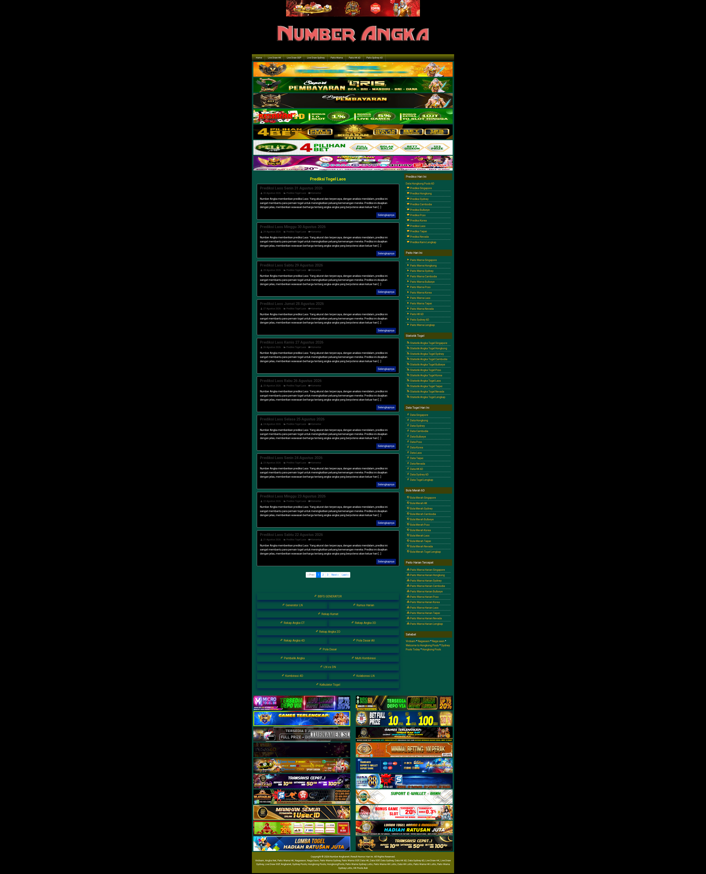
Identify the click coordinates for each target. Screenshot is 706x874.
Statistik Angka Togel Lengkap (427, 397)
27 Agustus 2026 (272, 308)
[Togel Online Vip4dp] (404, 734)
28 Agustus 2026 (272, 270)
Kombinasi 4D (293, 676)
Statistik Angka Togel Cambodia (428, 359)
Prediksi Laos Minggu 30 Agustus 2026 (293, 227)
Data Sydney (417, 425)
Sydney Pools (299, 864)
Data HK (364, 860)
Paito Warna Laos (420, 297)
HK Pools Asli (360, 868)
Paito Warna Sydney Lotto (359, 864)
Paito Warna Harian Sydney (426, 580)
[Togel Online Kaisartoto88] (301, 828)
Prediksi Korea (418, 220)
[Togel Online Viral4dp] (353, 163)
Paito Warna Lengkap (422, 325)
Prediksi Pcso (418, 215)
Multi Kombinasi (365, 658)
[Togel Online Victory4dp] (301, 718)
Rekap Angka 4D (294, 640)
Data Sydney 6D (419, 474)
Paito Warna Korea (421, 292)
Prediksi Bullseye (420, 209)
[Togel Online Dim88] (353, 85)
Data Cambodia (419, 431)
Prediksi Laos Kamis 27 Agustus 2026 (291, 342)
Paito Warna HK (285, 860)
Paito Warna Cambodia (423, 276)
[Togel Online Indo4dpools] (301, 843)
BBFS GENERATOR (329, 596)
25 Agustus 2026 (272, 385)
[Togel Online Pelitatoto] (353, 147)
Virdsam (411, 641)
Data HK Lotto (404, 864)
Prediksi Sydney (419, 199)
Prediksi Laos (417, 226)
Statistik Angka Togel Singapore (428, 343)
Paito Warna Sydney (422, 270)
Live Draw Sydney (316, 57)
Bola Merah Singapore (423, 497)
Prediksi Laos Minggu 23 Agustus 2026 (293, 496)
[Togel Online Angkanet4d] (404, 796)
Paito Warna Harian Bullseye (426, 591)
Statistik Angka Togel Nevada (427, 391)
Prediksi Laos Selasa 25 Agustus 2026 (292, 419)
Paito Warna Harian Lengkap (426, 623)
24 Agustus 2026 (272, 424)
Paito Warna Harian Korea (425, 602)
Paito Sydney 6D (374, 57)
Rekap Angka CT (294, 623)
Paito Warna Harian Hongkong (427, 575)
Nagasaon (424, 641)
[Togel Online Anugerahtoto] (404, 765)
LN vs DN (329, 667)
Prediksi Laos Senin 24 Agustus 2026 (291, 458)
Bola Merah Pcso (420, 524)
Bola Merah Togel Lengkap (425, 551)
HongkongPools (335, 864)
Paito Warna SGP (350, 860)
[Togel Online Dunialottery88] (404, 750)
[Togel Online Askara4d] (301, 765)
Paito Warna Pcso (420, 287)
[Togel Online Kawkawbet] (301, 734)
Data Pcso (416, 441)
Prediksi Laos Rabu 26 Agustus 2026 (291, 381)
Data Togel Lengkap (421, 479)
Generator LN (294, 605)
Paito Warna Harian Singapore (427, 569)
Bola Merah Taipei (420, 541)
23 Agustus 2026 (272, 462)
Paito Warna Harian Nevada (426, 618)
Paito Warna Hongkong (423, 265)
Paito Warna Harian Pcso (424, 596)
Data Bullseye (418, 436)
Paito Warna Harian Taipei (425, 613)
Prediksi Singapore (421, 188)
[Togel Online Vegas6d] (301, 750)
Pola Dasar (329, 649)
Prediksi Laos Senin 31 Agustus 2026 (291, 188)
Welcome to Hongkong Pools (422, 645)
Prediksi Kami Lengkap (423, 242)
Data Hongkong (419, 420)
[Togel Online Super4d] (353, 101)
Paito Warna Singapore (423, 260)
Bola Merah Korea (420, 530)
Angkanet (286, 864)
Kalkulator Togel (329, 684)
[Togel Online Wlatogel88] (301, 796)
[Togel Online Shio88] (404, 828)
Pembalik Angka (294, 658)
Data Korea (416, 447)
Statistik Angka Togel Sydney (427, 353)
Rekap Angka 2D (329, 631)
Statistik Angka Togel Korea (426, 375)
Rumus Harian (365, 605)
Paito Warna (337, 57)
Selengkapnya (386, 215)
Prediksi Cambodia (421, 204)
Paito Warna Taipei (421, 303)
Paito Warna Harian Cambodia (427, 586)
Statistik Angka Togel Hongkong (428, 348)
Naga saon (438, 641)
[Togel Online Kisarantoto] (353, 132)
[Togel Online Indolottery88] (404, 781)
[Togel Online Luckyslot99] (404, 718)
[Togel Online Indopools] (404, 812)
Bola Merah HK (418, 503)
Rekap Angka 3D (365, 623)
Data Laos (416, 452)
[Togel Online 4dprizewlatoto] (301, 812)
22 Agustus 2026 (272, 501)
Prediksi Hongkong (421, 193)
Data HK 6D (416, 469)
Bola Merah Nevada (421, 546)
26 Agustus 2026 (272, 347)
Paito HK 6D (355, 57)
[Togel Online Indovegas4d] (404, 843)
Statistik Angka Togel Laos (425, 380)
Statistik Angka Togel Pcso (425, 370)
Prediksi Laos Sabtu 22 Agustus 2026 (291, 534)
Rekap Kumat (329, 614)
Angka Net (270, 860)
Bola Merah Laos (419, 535)
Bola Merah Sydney (421, 508)
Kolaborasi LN (365, 676)
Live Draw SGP (294, 57)
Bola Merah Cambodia (423, 514)
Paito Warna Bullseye (422, 281)
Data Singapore (419, 414)
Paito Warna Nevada (422, 308)
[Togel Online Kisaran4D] (353, 116)
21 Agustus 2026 (272, 539)
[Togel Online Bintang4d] (301, 781)
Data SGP (374, 860)
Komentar (316, 193)
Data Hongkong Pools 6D (420, 183)
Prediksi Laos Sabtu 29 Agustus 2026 (291, 265)
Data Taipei (416, 458)
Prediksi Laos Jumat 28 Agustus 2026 (292, 303)
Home (259, 57)
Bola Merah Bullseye (422, 519)
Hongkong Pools (431, 649)
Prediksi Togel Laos (328, 179)
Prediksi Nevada (419, 236)
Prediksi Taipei (418, 231)
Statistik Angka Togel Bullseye (427, 364)
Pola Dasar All (365, 640)
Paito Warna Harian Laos (424, 607)
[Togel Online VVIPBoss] (353, 69)
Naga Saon (313, 860)
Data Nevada (417, 463)
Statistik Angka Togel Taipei (426, 386)
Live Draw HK (274, 57)
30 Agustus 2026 (272, 193)
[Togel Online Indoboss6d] (404, 703)
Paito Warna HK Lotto (385, 864)
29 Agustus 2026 (272, 231)
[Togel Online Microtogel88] (301, 703)
